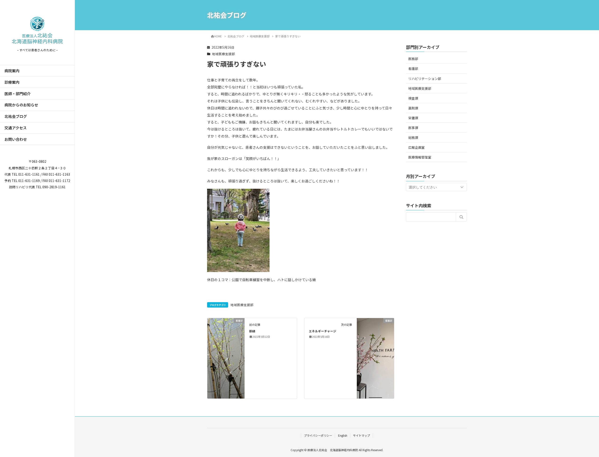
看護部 (413, 68)
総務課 (413, 137)
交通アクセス (15, 128)
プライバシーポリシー (318, 435)
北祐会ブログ (15, 116)
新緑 (252, 331)
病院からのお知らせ (21, 105)
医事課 (413, 127)
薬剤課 (413, 107)
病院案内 (11, 70)
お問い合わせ (15, 139)
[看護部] (226, 335)
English (342, 435)
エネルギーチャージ (322, 331)
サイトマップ (361, 435)
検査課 (413, 98)
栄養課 (413, 118)
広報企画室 (416, 147)
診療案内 (11, 82)
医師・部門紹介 (17, 93)
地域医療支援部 (223, 53)
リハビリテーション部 (424, 78)
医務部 (413, 58)
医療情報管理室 (419, 157)
